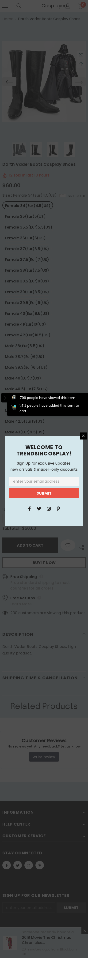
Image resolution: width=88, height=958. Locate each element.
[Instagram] (48, 508)
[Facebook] (29, 508)
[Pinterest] (58, 508)
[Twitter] (39, 508)
